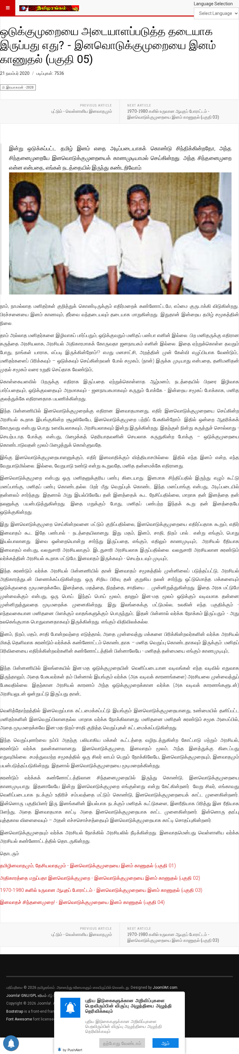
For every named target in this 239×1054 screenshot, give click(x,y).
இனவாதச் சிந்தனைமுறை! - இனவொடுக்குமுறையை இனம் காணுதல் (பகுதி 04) (82, 902)
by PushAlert (72, 1049)
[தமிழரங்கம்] (49, 8)
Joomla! (13, 995)
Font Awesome (19, 1019)
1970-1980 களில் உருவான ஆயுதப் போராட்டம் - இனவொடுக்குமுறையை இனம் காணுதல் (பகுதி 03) (101, 890)
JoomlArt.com (165, 987)
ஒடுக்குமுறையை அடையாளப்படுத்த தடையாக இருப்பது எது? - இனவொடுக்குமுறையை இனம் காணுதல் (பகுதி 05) (108, 44)
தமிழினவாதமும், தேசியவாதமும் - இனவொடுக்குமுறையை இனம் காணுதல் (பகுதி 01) (88, 866)
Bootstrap (14, 1011)
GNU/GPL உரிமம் (34, 995)
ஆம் (166, 1043)
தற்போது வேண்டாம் (122, 1043)
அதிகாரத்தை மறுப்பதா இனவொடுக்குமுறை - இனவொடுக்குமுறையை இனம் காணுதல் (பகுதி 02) (100, 878)
